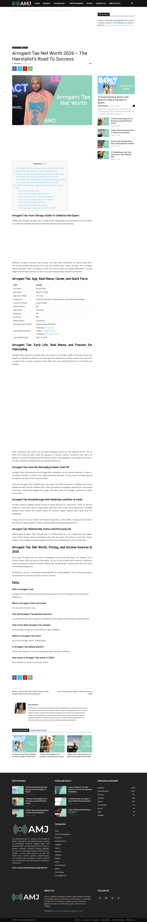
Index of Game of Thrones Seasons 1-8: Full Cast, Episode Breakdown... (80, 789)
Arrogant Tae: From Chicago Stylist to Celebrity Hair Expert (40, 168)
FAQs (16, 188)
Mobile (57, 858)
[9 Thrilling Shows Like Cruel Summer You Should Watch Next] (103, 155)
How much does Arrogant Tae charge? (35, 199)
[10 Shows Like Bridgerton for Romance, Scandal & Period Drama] (52, 743)
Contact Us (101, 3)
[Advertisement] (52, 30)
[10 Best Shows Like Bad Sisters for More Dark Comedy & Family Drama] (79, 743)
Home (37, 3)
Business (58, 838)
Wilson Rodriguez (103, 106)
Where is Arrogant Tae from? (31, 202)
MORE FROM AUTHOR (39, 730)
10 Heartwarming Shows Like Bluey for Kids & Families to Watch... (113, 100)
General (25, 47)
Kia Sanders (18, 63)
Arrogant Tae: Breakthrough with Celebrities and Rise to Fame (41, 179)
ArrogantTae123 (49, 331)
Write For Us (114, 3)
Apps (57, 831)
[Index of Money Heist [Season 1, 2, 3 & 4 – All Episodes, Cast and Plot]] (60, 813)
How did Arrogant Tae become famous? (36, 197)
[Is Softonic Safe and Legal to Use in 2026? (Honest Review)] (60, 802)
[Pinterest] (25, 68)
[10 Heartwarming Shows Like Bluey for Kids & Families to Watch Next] (24, 743)
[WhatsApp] (30, 68)
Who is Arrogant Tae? (28, 191)
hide (43, 164)
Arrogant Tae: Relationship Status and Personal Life (37, 182)
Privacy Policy (105, 920)
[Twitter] (19, 68)
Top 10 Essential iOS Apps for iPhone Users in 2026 (74, 692)
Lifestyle (58, 855)
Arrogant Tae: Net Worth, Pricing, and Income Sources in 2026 (38, 185)
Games (57, 848)
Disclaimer (95, 920)
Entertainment (76, 3)
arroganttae (49, 328)
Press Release (60, 865)
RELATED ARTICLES (21, 730)
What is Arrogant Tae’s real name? (33, 194)
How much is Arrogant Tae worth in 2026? (36, 208)
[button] (132, 4)
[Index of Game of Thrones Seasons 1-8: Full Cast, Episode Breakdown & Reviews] (60, 790)
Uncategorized (60, 875)
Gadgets (46, 3)
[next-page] (17, 761)
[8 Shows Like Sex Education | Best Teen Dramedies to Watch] (103, 144)
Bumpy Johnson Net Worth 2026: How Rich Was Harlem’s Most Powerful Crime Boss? (30, 692)
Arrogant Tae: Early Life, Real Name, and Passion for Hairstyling (38, 174)
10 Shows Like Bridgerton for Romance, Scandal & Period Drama (122, 121)
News (57, 862)
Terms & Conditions (118, 920)
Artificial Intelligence (63, 834)
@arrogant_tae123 (52, 334)
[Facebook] (14, 68)
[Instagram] (106, 898)
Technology (59, 3)
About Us (78, 920)
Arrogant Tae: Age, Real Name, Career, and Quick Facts (35, 171)
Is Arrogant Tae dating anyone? (32, 205)
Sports (89, 3)
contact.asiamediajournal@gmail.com (119, 25)
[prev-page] (13, 761)
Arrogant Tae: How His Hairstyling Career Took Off (37, 177)
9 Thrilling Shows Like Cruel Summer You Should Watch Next (121, 154)
